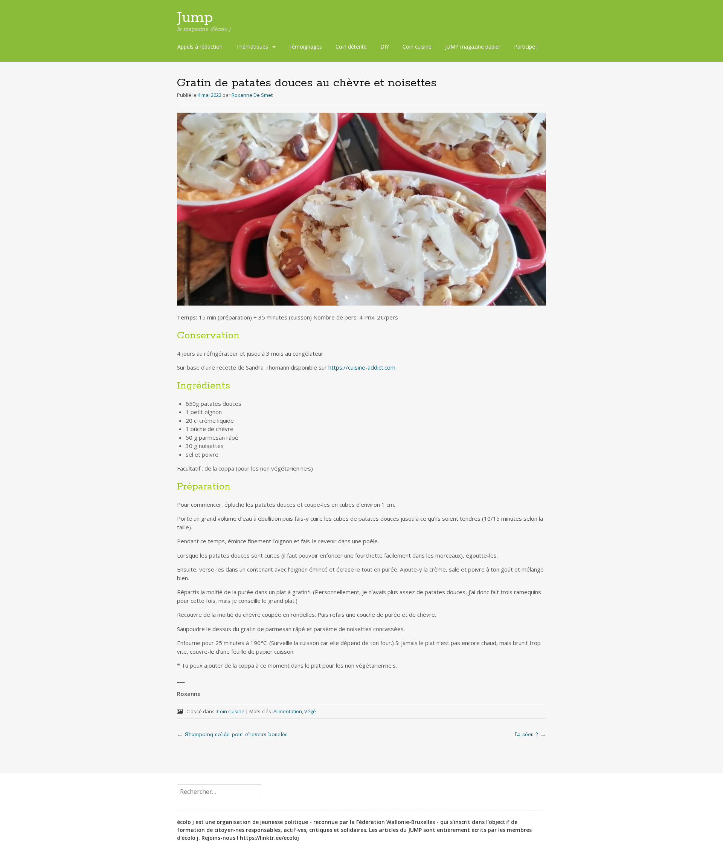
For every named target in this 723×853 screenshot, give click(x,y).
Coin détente (351, 46)
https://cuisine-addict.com (361, 367)
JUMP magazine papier (472, 46)
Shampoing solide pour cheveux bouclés (232, 734)
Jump (195, 17)
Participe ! (526, 46)
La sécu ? (530, 734)
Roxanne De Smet (252, 95)
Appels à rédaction (200, 46)
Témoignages (305, 46)
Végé (310, 711)
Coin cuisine (417, 46)
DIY (384, 46)
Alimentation (287, 711)
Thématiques (252, 46)
